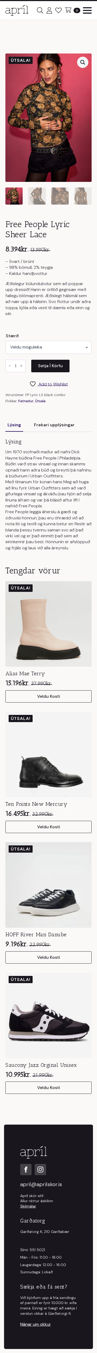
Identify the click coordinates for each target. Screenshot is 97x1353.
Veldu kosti (48, 696)
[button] (82, 62)
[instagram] (40, 1169)
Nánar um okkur (35, 1324)
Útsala (40, 401)
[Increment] (21, 366)
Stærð (12, 336)
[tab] (14, 425)
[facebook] (26, 1169)
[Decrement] (10, 366)
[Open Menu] (87, 10)
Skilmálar (28, 1206)
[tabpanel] (48, 494)
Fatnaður (25, 401)
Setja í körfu (50, 366)
